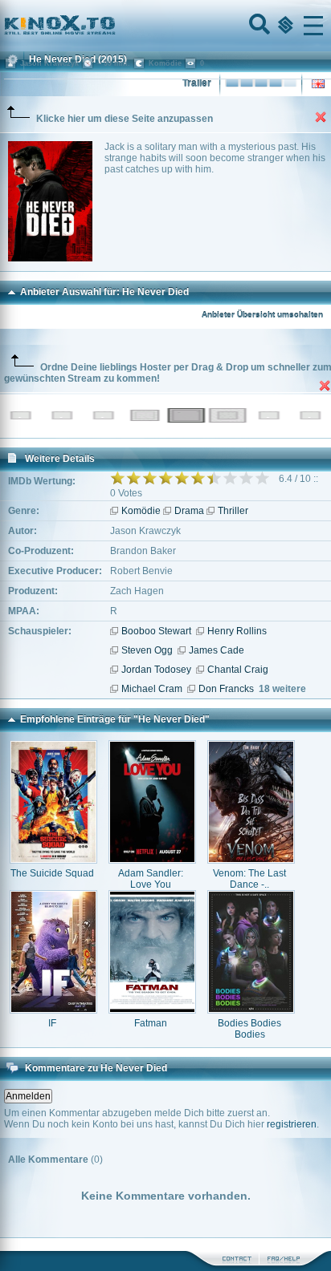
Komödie (141, 510)
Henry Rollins (237, 631)
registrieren (292, 1124)
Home (114, 25)
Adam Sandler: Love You (150, 879)
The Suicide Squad (52, 873)
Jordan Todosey (156, 669)
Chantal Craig (237, 669)
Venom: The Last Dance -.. (249, 879)
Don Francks (226, 688)
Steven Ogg (147, 650)
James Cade (216, 650)
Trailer (196, 83)
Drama (189, 510)
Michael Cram (151, 688)
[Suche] (258, 26)
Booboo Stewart (156, 631)
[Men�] (313, 25)
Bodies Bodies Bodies (249, 1029)
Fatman (150, 1023)
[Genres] (283, 25)
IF (52, 1023)
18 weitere (282, 688)
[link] (165, 25)
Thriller (233, 510)
